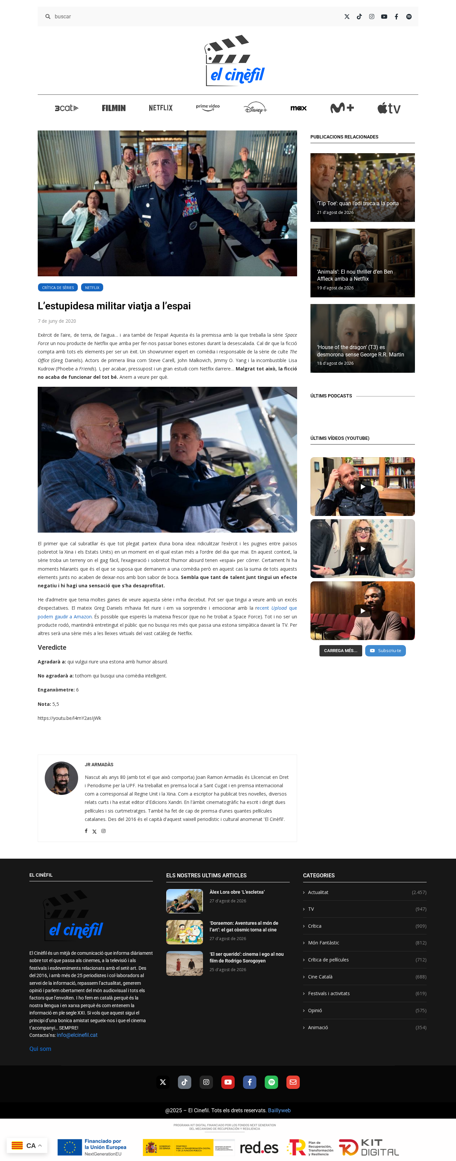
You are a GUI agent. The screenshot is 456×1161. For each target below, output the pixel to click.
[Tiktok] (184, 1082)
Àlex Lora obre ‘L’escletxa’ (237, 892)
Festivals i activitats (367, 993)
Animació (367, 1027)
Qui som (40, 1048)
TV (367, 909)
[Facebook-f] (249, 1082)
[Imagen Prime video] (208, 107)
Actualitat (367, 892)
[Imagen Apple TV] (389, 108)
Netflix (92, 287)
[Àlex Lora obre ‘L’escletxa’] (184, 901)
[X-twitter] (163, 1082)
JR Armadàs (99, 764)
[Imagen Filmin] (114, 107)
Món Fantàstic (367, 942)
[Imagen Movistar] (342, 107)
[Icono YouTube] (384, 16)
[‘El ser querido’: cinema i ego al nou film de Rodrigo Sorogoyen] (184, 963)
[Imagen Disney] (255, 107)
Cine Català (367, 976)
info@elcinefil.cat (77, 1035)
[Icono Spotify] (409, 16)
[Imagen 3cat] (66, 107)
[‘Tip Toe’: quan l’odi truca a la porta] (362, 187)
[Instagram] (206, 1082)
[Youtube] (228, 1082)
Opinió (367, 1010)
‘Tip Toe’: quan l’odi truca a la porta (358, 203)
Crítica (367, 926)
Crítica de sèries (58, 287)
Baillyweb (279, 1110)
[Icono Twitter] (347, 16)
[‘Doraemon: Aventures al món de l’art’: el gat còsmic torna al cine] (184, 932)
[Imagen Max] (299, 107)
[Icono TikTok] (359, 16)
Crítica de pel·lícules (367, 959)
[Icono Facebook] (396, 16)
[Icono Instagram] (372, 16)
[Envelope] (293, 1082)
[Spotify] (271, 1082)
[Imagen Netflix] (161, 107)
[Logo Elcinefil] (234, 60)
